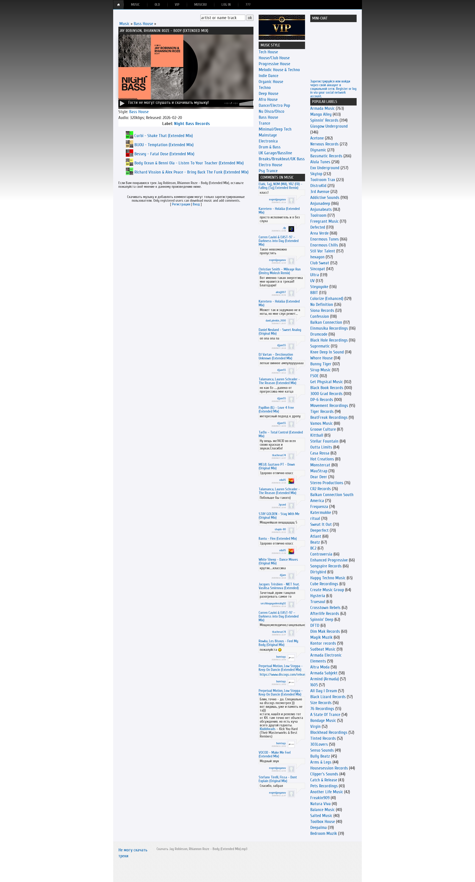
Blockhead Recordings (328, 732)
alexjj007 (281, 292)
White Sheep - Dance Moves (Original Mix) (278, 561)
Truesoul (317, 601)
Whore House (321, 357)
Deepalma (318, 827)
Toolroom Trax (322, 179)
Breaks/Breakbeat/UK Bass (282, 158)
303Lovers (319, 744)
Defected (317, 227)
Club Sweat (319, 262)
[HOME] (118, 4)
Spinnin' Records (324, 120)
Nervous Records (324, 144)
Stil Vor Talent (322, 251)
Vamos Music (321, 423)
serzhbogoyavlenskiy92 (273, 603)
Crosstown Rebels (325, 607)
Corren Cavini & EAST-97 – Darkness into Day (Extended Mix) (279, 241)
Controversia (321, 554)
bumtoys (281, 656)
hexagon (317, 256)
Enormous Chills (324, 245)
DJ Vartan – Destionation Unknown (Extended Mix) (276, 356)
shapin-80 (280, 529)
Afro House (268, 99)
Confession (319, 316)
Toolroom (318, 215)
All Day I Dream (323, 690)
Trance (264, 123)
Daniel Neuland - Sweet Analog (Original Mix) (280, 332)
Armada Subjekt (324, 672)
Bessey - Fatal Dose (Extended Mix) (164, 153)
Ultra (314, 274)
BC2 (313, 548)
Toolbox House (322, 821)
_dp (284, 228)
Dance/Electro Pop (274, 105)
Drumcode (318, 334)
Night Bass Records (192, 123)
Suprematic (320, 346)
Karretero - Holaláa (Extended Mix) (279, 211)
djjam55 (281, 345)
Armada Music (322, 108)
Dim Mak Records (325, 631)
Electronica (268, 141)
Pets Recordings (324, 785)
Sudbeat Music (322, 649)
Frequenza (319, 506)
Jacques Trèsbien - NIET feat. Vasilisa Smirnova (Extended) (279, 586)
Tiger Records (322, 411)
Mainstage (268, 135)
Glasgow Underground (329, 126)
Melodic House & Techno (279, 69)
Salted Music (321, 815)
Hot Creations (322, 459)
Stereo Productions (326, 482)
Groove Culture (323, 429)
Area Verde (319, 233)
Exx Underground (324, 167)
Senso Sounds (322, 750)
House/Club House (274, 57)
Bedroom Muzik (323, 833)
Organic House (271, 81)
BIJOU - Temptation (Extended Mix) (164, 144)
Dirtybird (318, 571)
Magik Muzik (321, 637)
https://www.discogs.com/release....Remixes (291, 674)
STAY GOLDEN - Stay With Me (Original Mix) (279, 516)
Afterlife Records (324, 613)
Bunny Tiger (320, 363)
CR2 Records (320, 488)
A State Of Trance (325, 714)
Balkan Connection (326, 322)
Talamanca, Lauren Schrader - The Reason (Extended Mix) (279, 381)
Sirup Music (320, 369)
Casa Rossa (319, 453)
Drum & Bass (270, 147)
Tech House (268, 51)
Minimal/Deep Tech (275, 129)
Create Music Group (327, 589)
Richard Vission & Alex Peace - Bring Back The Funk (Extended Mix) (191, 172)
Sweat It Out (321, 524)
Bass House (143, 23)
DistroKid (318, 185)
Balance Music (322, 809)
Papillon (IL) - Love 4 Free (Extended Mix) (276, 409)
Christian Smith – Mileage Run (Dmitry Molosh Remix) (280, 271)
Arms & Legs (320, 762)
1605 (314, 684)
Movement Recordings (329, 405)
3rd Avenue (319, 191)
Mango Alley (321, 114)
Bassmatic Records (326, 155)
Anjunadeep (320, 203)
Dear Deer (318, 476)
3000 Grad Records (326, 393)
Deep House (268, 93)
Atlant (315, 536)
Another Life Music (326, 791)
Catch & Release (323, 779)
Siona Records (322, 310)
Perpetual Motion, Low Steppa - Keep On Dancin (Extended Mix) (281, 668)
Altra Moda (320, 667)
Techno (265, 87)
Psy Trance (268, 170)
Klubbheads (268, 729)
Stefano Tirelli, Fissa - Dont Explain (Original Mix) (278, 779)
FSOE (314, 375)
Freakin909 (320, 797)
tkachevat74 (279, 455)
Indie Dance (268, 75)
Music (124, 23)
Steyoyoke (319, 286)
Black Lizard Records (328, 696)
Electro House (270, 164)
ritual (315, 518)
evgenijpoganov (277, 199)
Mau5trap (318, 470)
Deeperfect (319, 530)
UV (312, 280)
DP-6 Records (321, 399)
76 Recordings (322, 708)
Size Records (321, 702)
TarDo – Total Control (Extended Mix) (281, 434)
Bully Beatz (320, 756)
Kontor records (323, 643)
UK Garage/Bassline (275, 152)
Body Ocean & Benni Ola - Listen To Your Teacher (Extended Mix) (189, 162)
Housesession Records (329, 768)
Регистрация (181, 204)
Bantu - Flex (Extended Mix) (278, 538)
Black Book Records (326, 387)
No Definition (321, 304)
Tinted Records (323, 738)
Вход (196, 204)
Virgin (315, 726)
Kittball (316, 435)
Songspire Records (326, 565)
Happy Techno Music (327, 577)
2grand (282, 504)
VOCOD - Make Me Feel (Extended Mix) (275, 754)
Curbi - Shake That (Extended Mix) (163, 135)
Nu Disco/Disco (271, 111)
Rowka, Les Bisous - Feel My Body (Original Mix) (278, 643)
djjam (283, 575)
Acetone (317, 138)
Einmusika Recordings (329, 328)
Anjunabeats (321, 209)
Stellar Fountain (324, 441)
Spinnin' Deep (321, 619)
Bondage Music (323, 720)
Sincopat (317, 268)
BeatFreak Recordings (329, 417)
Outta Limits (321, 447)
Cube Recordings (324, 583)
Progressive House (274, 63)
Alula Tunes (320, 161)
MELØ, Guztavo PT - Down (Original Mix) (277, 466)
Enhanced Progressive (329, 560)
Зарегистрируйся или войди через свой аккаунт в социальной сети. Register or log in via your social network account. (333, 88)
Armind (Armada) (324, 678)
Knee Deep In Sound (327, 352)
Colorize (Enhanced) (326, 298)
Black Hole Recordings (329, 340)
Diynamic (318, 149)
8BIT (314, 292)
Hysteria (317, 595)
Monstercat (320, 464)
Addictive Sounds (324, 197)
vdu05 (282, 480)
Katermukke (320, 512)
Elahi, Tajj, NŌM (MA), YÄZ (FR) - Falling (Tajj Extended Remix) (280, 186)
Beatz (315, 542)
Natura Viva (320, 803)
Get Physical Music (326, 381)
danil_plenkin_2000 (276, 320)
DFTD (314, 625)
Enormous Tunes (324, 239)
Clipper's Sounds (324, 774)
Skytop (316, 173)
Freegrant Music (324, 221)
